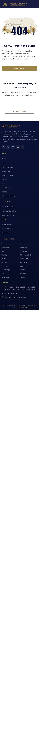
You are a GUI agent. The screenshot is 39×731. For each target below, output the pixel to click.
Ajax (3, 273)
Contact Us (6, 187)
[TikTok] (22, 147)
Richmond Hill (25, 255)
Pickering (23, 273)
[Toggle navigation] (34, 4)
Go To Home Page (20, 69)
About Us (5, 179)
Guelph (22, 266)
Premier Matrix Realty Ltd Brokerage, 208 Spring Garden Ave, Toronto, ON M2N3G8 (20, 288)
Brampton (5, 247)
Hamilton (23, 247)
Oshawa (4, 262)
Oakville (4, 259)
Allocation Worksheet (9, 175)
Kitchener (23, 262)
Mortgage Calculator (9, 211)
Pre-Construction (8, 167)
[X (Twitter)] (8, 147)
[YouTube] (18, 147)
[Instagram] (13, 147)
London (4, 251)
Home (4, 159)
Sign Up (4, 192)
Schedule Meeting (8, 196)
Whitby (22, 270)
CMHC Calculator (8, 207)
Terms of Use (6, 229)
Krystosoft (23, 308)
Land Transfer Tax (8, 215)
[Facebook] (3, 147)
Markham (23, 251)
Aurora (22, 277)
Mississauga (24, 244)
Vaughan (5, 255)
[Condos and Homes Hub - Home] (11, 126)
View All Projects (19, 111)
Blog (3, 183)
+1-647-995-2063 (11, 293)
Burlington (24, 259)
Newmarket (6, 277)
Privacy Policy (7, 224)
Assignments (6, 163)
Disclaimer (5, 233)
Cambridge (6, 270)
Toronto (4, 244)
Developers (6, 171)
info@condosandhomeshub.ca (16, 297)
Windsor (5, 266)
